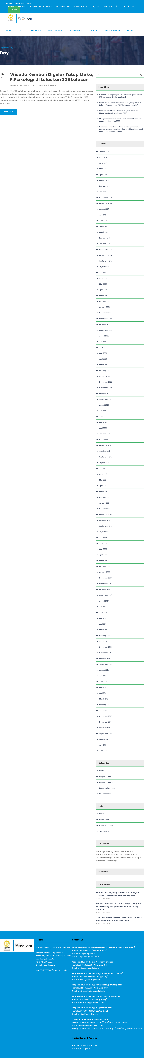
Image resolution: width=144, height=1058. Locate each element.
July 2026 (103, 157)
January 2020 (104, 572)
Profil (22, 30)
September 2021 (105, 457)
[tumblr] (120, 6)
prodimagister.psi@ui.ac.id (89, 979)
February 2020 (104, 566)
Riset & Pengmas (55, 30)
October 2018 (104, 658)
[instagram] (133, 6)
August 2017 (104, 739)
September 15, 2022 (18, 85)
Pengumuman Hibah (107, 782)
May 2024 (103, 284)
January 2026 (104, 192)
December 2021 (105, 439)
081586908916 (85, 950)
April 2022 (103, 428)
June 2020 (103, 543)
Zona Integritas (92, 6)
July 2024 (103, 272)
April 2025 (103, 226)
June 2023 (103, 347)
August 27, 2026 (103, 923)
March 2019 (103, 630)
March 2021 (103, 491)
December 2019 (105, 578)
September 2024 (106, 261)
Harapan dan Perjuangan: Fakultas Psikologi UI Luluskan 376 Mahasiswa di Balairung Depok (120, 96)
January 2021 (104, 503)
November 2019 (105, 584)
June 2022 (103, 416)
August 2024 (104, 267)
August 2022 (104, 405)
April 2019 (102, 624)
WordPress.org (104, 831)
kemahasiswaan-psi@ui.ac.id (90, 1025)
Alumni (130, 30)
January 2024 (104, 307)
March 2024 (104, 295)
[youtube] (128, 6)
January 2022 (104, 434)
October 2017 (104, 728)
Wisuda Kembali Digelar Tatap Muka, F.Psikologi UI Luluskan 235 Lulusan (51, 77)
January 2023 (104, 376)
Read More (8, 112)
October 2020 (104, 520)
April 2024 (103, 290)
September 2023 (105, 330)
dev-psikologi (40, 85)
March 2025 (103, 232)
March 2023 (103, 365)
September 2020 (105, 526)
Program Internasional (17, 6)
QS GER (104, 6)
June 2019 (103, 612)
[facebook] (116, 6)
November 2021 (105, 445)
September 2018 (105, 664)
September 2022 (105, 399)
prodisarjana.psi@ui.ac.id (88, 968)
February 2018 (104, 705)
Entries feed (104, 819)
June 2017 (103, 751)
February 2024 (105, 301)
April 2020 (103, 555)
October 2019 (104, 589)
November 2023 (105, 318)
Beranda (9, 30)
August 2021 (104, 463)
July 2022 (103, 411)
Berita (53, 85)
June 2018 (103, 682)
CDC (111, 6)
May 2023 (103, 353)
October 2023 (104, 324)
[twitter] (124, 6)
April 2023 (103, 359)
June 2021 (103, 474)
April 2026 (103, 174)
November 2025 (105, 203)
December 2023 (105, 313)
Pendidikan (36, 30)
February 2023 (104, 370)
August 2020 (104, 532)
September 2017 (105, 733)
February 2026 (104, 186)
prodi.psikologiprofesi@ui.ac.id (91, 1002)
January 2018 (104, 710)
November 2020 (105, 514)
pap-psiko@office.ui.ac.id (90, 956)
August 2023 (104, 336)
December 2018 (105, 647)
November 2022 (105, 388)
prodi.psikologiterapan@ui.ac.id (91, 991)
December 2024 (105, 249)
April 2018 (102, 693)
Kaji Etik (94, 30)
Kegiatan (50, 6)
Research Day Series (107, 788)
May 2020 (103, 549)
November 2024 (105, 255)
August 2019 (104, 601)
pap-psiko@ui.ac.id (87, 953)
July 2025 (103, 215)
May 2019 (102, 618)
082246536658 (85, 988)
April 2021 (102, 486)
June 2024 (103, 278)
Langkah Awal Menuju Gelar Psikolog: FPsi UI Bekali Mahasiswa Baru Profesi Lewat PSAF (118, 112)
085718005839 (85, 1011)
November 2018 (105, 653)
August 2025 (104, 209)
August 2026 (104, 151)
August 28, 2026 (103, 898)
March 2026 (104, 180)
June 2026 (103, 163)
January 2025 (104, 244)
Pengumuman (105, 776)
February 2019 (104, 635)
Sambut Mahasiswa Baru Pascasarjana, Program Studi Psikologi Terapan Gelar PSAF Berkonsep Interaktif (120, 104)
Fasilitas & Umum (112, 30)
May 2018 (102, 687)
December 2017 (105, 716)
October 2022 (104, 393)
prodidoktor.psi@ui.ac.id (88, 1014)
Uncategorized (105, 794)
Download (60, 6)
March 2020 (104, 561)
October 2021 (104, 451)
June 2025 (103, 221)
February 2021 (104, 497)
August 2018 (104, 670)
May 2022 (103, 422)
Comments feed (106, 825)
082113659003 (85, 999)
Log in (101, 814)
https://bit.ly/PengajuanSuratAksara (126, 1028)
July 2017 (102, 745)
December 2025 (105, 197)
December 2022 (105, 382)
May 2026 (103, 169)
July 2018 (102, 676)
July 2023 (103, 342)
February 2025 (104, 238)
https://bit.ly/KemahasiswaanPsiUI (112, 1022)
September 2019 (105, 595)
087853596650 (85, 965)
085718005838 (85, 976)
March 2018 (103, 699)
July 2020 (103, 537)
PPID (68, 6)
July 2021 (102, 468)
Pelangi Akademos (36, 6)
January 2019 (104, 641)
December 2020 (105, 509)
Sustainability (78, 6)
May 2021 (102, 480)
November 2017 (105, 722)
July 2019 (102, 607)
